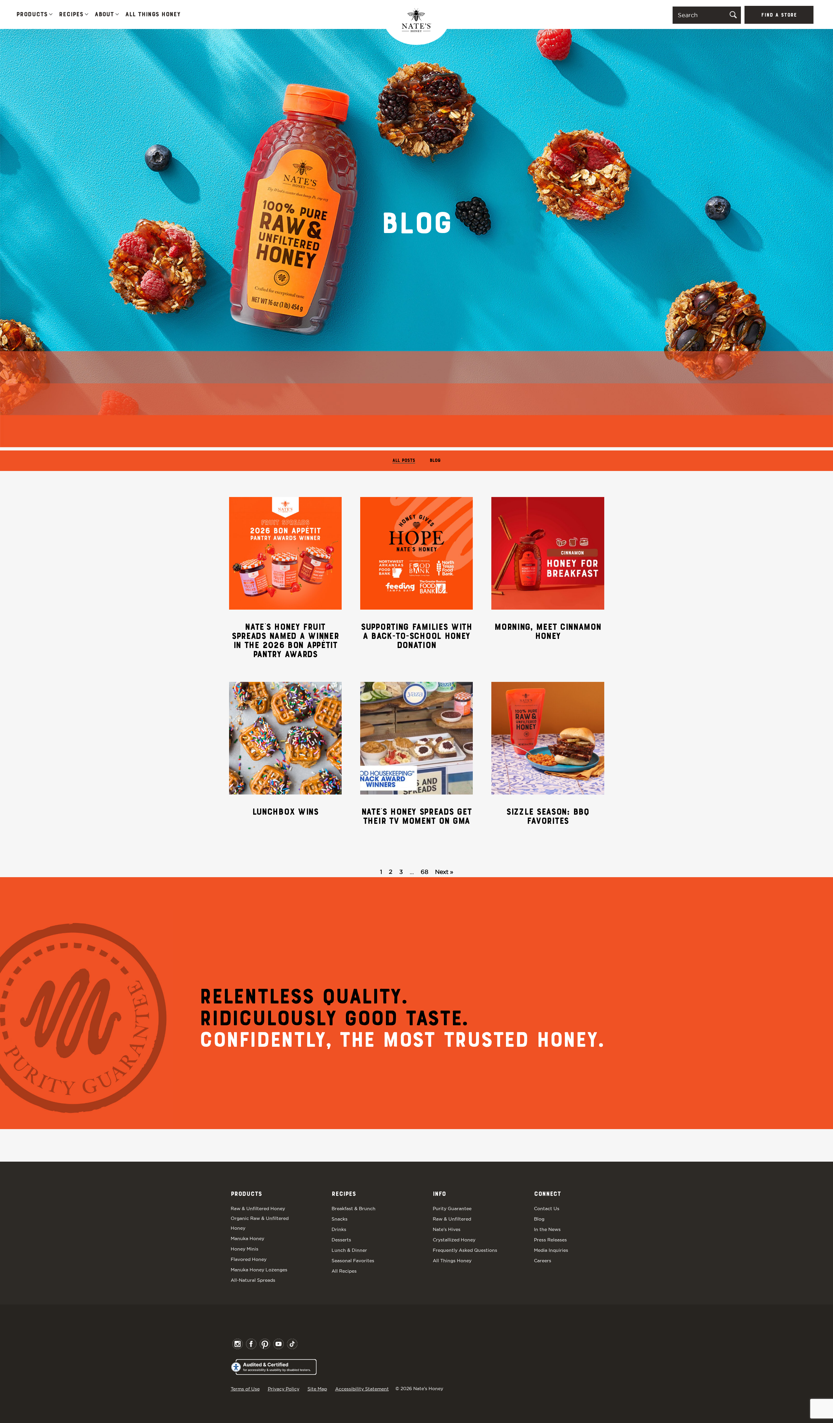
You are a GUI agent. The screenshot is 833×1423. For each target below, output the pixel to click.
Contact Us (546, 1208)
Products (32, 14)
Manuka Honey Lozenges (259, 1269)
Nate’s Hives (446, 1229)
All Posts (403, 460)
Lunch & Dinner (349, 1250)
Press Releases (550, 1239)
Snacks (340, 1219)
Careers (542, 1260)
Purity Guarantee (452, 1208)
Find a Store (779, 15)
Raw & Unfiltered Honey (258, 1208)
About (104, 14)
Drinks (339, 1229)
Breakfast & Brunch (354, 1208)
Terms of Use (245, 1388)
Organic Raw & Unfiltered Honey (260, 1223)
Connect (547, 1194)
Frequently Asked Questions (465, 1250)
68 (424, 872)
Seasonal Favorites (353, 1260)
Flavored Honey (248, 1259)
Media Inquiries (551, 1250)
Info (439, 1194)
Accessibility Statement (362, 1388)
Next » (444, 872)
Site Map (317, 1388)
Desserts (341, 1239)
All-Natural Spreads (253, 1280)
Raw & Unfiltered (452, 1219)
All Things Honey (152, 14)
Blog (435, 460)
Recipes (71, 14)
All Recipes (344, 1271)
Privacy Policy (283, 1388)
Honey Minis (244, 1248)
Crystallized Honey (454, 1239)
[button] (50, 15)
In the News (547, 1229)
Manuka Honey (247, 1238)
